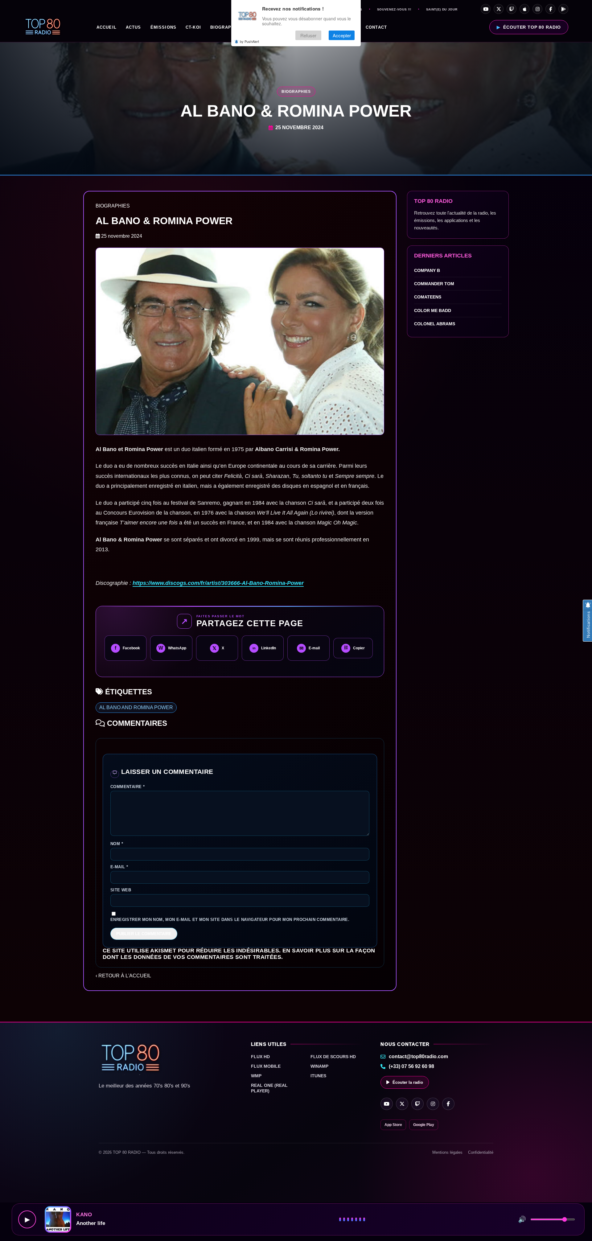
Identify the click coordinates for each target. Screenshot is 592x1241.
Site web (120, 890)
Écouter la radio (408, 1082)
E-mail (119, 867)
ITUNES (318, 1075)
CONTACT (376, 27)
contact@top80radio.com (418, 1056)
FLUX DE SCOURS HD (333, 1056)
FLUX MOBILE (266, 1066)
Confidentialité (480, 1152)
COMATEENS (427, 297)
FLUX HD (260, 1056)
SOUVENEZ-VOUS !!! (394, 9)
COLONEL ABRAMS (434, 323)
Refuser (308, 35)
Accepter (342, 35)
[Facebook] (550, 9)
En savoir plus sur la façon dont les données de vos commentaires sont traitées (239, 953)
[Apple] (524, 9)
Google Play (423, 1125)
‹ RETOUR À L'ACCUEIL (123, 975)
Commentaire (127, 786)
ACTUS (133, 27)
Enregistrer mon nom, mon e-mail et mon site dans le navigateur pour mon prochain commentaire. (229, 919)
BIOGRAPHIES (226, 27)
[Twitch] (511, 9)
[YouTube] (486, 9)
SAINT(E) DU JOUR (441, 9)
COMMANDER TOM (434, 283)
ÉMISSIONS (163, 27)
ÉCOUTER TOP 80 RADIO (532, 27)
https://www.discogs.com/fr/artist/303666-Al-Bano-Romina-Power (218, 583)
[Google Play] (563, 9)
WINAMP (319, 1066)
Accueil (107, 27)
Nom (116, 843)
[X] (499, 9)
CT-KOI (193, 27)
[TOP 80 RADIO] (43, 27)
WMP (256, 1075)
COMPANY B (427, 270)
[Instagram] (537, 9)
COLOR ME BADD (432, 310)
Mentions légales (447, 1152)
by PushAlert (249, 41)
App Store (393, 1125)
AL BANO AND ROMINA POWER (136, 707)
